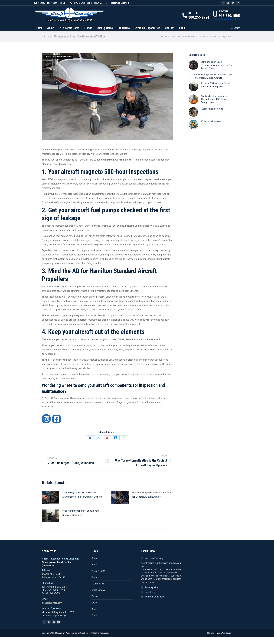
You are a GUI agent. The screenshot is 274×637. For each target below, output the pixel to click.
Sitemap (210, 633)
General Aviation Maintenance (58, 57)
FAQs (94, 602)
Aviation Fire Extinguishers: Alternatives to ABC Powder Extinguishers (214, 99)
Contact (95, 615)
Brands (95, 577)
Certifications (98, 590)
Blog (93, 609)
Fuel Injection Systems (212, 108)
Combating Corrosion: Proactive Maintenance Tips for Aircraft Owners (82, 494)
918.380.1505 (229, 15)
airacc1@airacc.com (52, 603)
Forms (94, 596)
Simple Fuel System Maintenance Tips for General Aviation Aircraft (151, 494)
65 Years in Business (211, 121)
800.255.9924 (198, 17)
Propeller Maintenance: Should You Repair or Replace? (80, 512)
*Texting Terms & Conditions (226, 19)
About (94, 564)
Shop (94, 558)
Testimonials (97, 583)
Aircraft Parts (98, 571)
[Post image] (50, 497)
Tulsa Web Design (224, 633)
